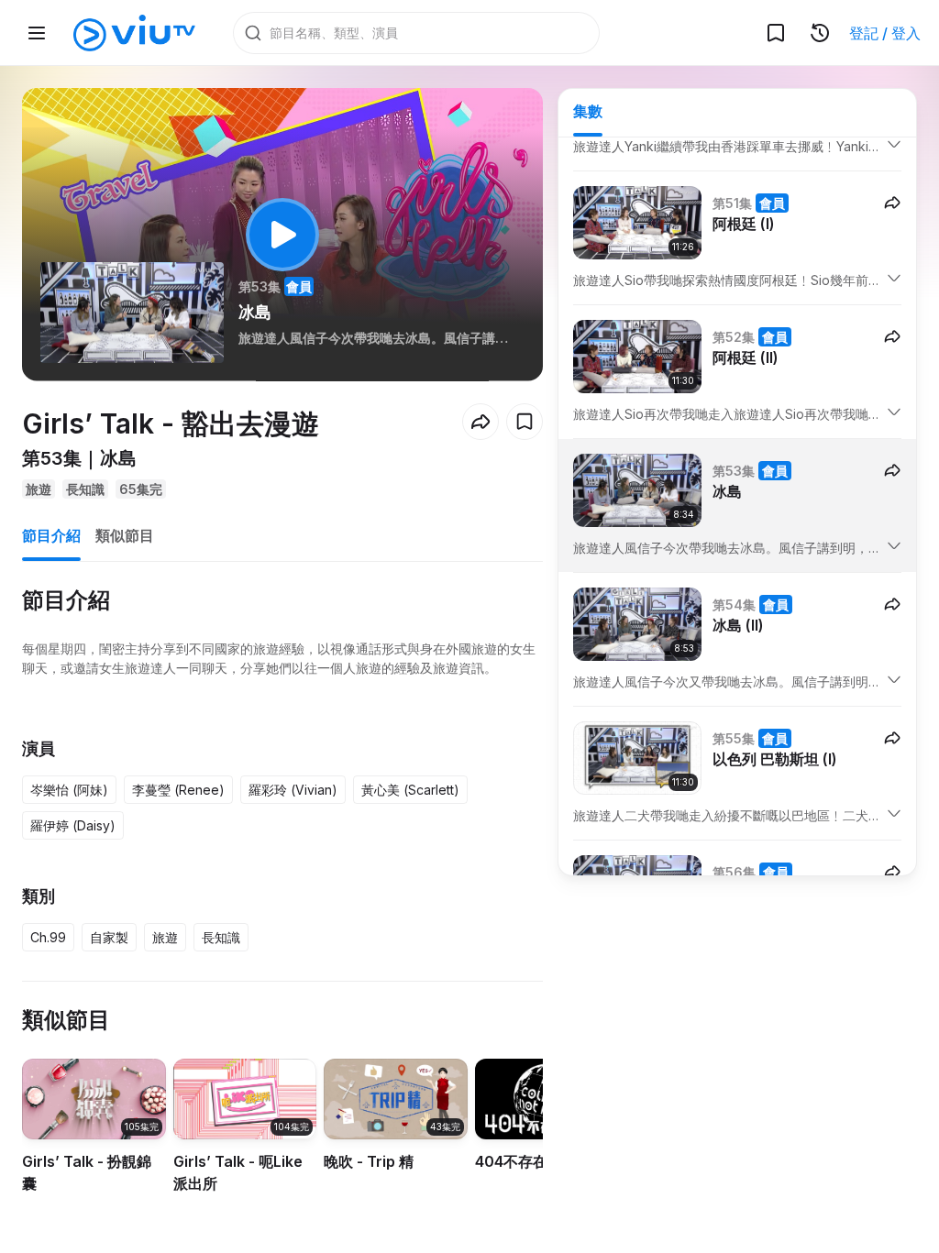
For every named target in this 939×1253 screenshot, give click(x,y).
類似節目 (124, 535)
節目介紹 (51, 535)
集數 (587, 111)
